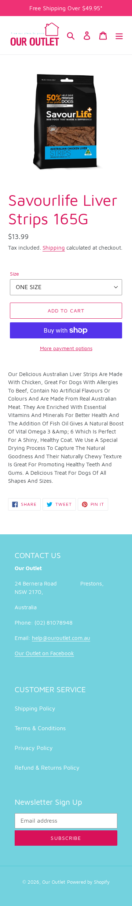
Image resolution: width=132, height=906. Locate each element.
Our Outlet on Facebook (44, 653)
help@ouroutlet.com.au (61, 638)
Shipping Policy (35, 708)
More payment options (66, 348)
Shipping (54, 247)
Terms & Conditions (40, 728)
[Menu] (119, 35)
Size (14, 273)
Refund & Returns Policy (47, 767)
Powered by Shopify (88, 882)
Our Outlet (53, 882)
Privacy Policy (34, 747)
